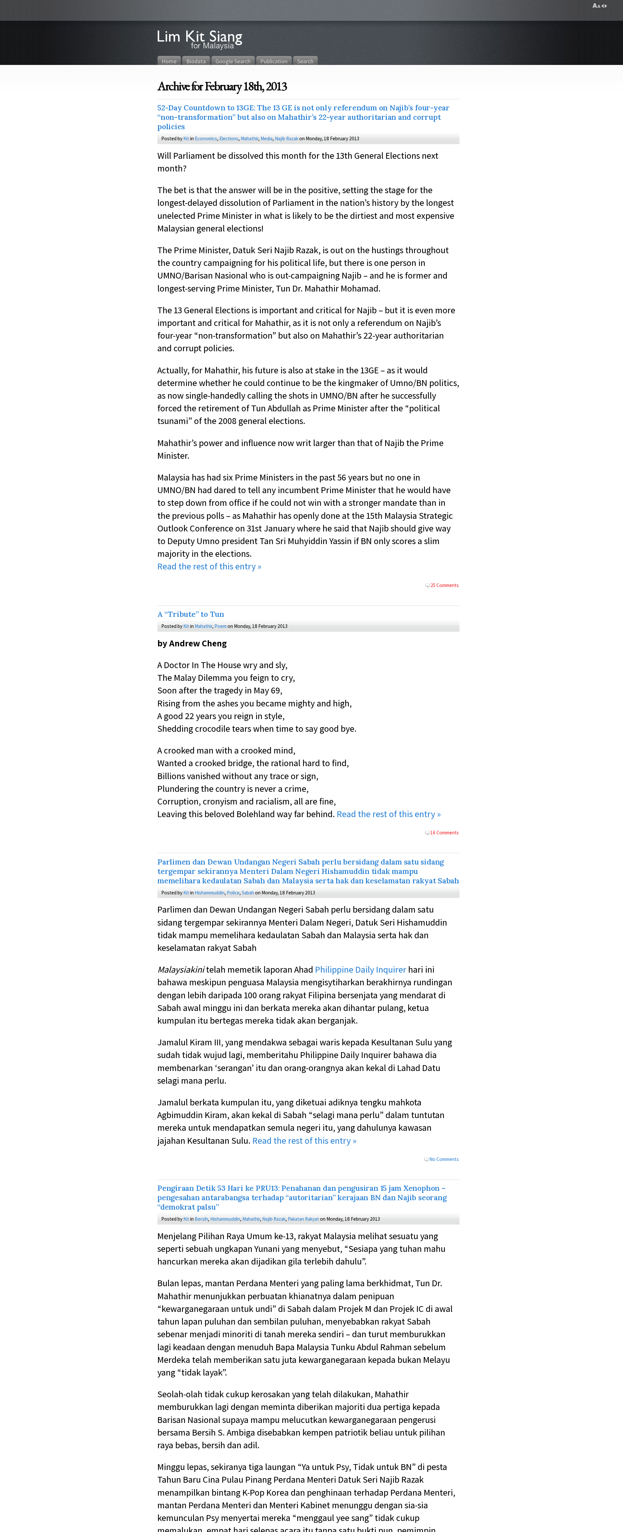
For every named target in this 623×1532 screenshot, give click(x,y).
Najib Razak (286, 138)
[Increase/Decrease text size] (596, 5)
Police (233, 892)
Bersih (201, 1218)
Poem (220, 626)
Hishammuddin (210, 892)
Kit (186, 138)
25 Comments (445, 585)
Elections (228, 138)
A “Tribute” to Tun (190, 614)
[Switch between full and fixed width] (604, 5)
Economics (206, 138)
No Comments (444, 1159)
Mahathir (249, 138)
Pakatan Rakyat (303, 1218)
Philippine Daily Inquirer (360, 969)
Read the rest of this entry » (209, 566)
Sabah (248, 892)
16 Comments (444, 832)
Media (267, 138)
